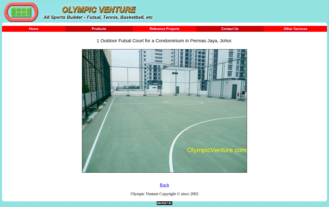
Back (164, 185)
